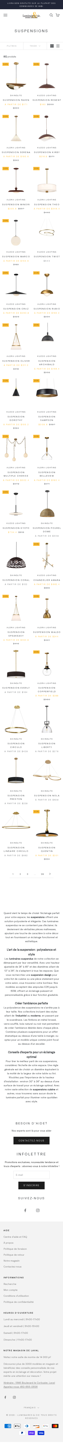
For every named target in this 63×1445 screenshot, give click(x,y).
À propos (8, 1242)
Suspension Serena (16, 152)
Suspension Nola (46, 795)
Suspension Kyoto (16, 528)
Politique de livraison (15, 1248)
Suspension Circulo (16, 745)
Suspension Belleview (47, 474)
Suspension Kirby (47, 152)
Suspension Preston (16, 797)
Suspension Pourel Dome (47, 530)
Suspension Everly (16, 687)
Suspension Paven (16, 100)
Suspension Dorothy (16, 418)
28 (42, 874)
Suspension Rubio (47, 308)
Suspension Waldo (47, 632)
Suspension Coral (16, 580)
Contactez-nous (32, 1140)
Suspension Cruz (16, 308)
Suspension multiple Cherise (16, 474)
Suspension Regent (47, 100)
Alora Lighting (16, 148)
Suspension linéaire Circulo (16, 849)
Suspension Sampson (47, 418)
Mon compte (11, 1289)
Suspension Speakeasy (16, 634)
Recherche (10, 1283)
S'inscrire (31, 1185)
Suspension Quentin (47, 849)
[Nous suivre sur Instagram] (38, 1210)
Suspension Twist (47, 256)
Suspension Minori (16, 204)
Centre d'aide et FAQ (15, 1236)
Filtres (12, 46)
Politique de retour (14, 1254)
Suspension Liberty (47, 745)
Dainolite (16, 95)
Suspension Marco (16, 256)
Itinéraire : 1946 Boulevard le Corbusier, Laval (29, 1382)
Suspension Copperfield (47, 689)
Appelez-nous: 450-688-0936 (21, 1386)
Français (30, 1407)
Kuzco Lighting (47, 95)
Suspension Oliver (16, 361)
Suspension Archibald (47, 363)
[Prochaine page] (50, 874)
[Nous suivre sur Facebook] (25, 1210)
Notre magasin (12, 1260)
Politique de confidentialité (19, 1301)
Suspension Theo (46, 204)
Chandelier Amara (47, 580)
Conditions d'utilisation (16, 1295)
